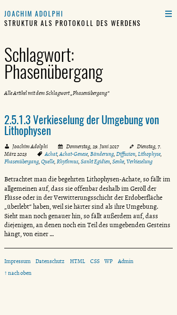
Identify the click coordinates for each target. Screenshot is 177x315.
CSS (95, 261)
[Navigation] (168, 13)
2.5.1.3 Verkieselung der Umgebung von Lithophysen (81, 124)
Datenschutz (50, 261)
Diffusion (125, 154)
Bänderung (102, 154)
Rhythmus (67, 161)
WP (108, 261)
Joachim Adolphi (34, 13)
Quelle (47, 161)
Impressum (17, 261)
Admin (126, 261)
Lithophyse (149, 154)
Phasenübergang (21, 161)
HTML (77, 261)
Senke (118, 161)
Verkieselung (139, 161)
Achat (51, 154)
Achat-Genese (73, 154)
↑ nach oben (18, 273)
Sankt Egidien (95, 161)
